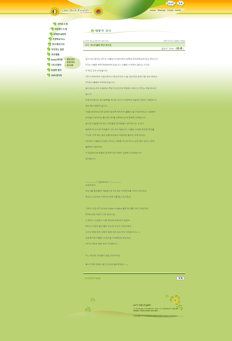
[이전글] (89, 278)
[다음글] (97, 278)
